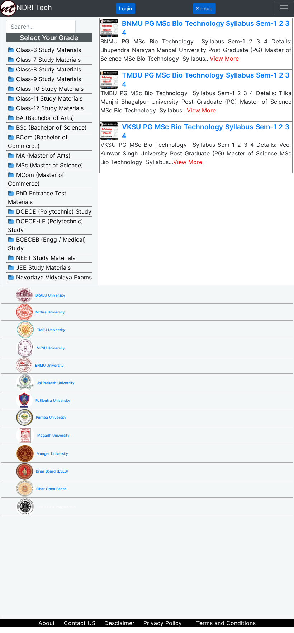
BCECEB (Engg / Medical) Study (47, 244)
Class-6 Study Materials (47, 49)
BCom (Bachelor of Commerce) (38, 141)
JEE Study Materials (42, 267)
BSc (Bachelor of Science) (50, 127)
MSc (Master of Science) (48, 165)
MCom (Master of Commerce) (36, 179)
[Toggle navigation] (284, 8)
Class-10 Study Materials (49, 88)
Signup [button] (204, 8)
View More (224, 58)
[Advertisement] (154, 566)
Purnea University (51, 417)
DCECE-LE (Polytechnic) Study (45, 225)
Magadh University (53, 435)
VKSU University (51, 348)
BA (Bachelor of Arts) (44, 117)
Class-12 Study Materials (49, 108)
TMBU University (51, 329)
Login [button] (125, 8)
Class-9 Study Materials (47, 79)
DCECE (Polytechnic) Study (52, 211)
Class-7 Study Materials (47, 59)
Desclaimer (119, 623)
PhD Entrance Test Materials (37, 197)
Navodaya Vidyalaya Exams (53, 277)
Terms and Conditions (226, 623)
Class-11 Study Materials (48, 98)
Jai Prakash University (56, 383)
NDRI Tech (34, 7)
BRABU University (50, 295)
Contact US (79, 623)
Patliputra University (52, 400)
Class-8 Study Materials (47, 69)
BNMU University (49, 365)
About (46, 623)
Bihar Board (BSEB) (52, 471)
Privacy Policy (162, 623)
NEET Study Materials (44, 257)
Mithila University (50, 312)
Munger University (52, 453)
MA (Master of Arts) (42, 155)
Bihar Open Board (51, 489)
